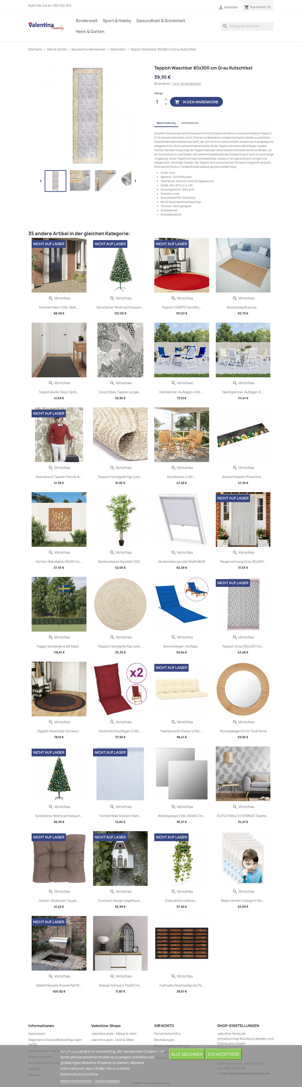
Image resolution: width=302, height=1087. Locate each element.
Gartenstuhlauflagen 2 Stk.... (120, 731)
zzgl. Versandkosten (187, 84)
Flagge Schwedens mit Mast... (59, 646)
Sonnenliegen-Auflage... (181, 646)
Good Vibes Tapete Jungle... (120, 392)
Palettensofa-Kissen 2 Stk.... (182, 731)
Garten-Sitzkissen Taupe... (59, 900)
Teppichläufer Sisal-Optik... (59, 392)
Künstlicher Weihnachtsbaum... (120, 307)
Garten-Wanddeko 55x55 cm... (59, 561)
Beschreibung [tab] (166, 123)
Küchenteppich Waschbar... (243, 477)
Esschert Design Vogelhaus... (120, 900)
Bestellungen (164, 1040)
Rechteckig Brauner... (243, 307)
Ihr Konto (164, 1025)
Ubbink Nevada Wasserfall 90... (59, 985)
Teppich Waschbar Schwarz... (59, 731)
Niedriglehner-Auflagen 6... (243, 392)
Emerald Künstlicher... (181, 900)
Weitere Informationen (76, 1081)
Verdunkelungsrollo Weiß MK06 (181, 561)
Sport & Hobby (117, 20)
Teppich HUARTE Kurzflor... (181, 307)
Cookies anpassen (107, 1081)
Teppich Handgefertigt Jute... (120, 477)
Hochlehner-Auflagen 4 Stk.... (181, 392)
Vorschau (59, 298)
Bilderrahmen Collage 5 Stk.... (243, 900)
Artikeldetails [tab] (190, 123)
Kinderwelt (87, 20)
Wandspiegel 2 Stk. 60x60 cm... (181, 816)
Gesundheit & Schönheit (160, 20)
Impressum (36, 1033)
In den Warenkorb (196, 102)
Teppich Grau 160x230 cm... (243, 646)
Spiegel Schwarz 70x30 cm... (120, 985)
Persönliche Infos (167, 1033)
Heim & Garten (90, 31)
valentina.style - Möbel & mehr (114, 1033)
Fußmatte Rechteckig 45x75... (182, 985)
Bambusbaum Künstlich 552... (120, 561)
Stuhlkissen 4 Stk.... (181, 477)
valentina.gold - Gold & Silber (112, 1040)
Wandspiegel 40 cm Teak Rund (243, 731)
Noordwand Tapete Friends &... (59, 477)
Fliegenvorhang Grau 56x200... (243, 561)
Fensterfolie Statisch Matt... (120, 816)
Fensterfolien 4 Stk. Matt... (59, 307)
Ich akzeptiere (223, 1054)
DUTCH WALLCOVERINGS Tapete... (243, 816)
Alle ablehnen (187, 1054)
